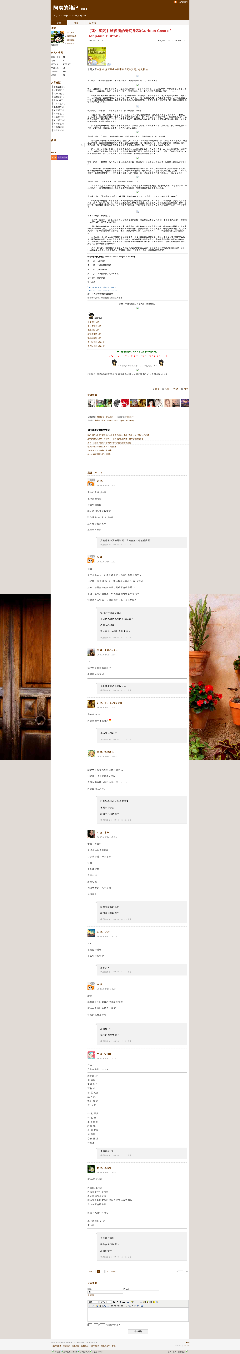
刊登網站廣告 (56, 1346)
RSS (54, 157)
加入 (174, 1352)
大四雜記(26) (59, 110)
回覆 (157, 389)
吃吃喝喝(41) (59, 97)
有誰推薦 (92, 395)
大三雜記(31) (59, 114)
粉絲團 (57, 1352)
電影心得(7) (58, 100)
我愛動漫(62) (59, 94)
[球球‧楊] (134, 403)
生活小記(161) (59, 104)
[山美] (168, 403)
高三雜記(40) (59, 124)
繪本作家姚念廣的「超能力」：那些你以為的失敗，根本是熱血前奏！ (115, 439)
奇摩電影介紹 (93, 322)
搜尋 (82, 145)
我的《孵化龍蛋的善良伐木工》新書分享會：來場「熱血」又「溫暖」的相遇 (118, 435)
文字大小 (104, 1302)
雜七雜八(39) (59, 130)
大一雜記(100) (59, 120)
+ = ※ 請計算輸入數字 (106, 1325)
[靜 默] (159, 403)
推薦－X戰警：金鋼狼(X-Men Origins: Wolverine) (114, 420)
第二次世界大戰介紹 (96, 346)
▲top (187, 1342)
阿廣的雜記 (65, 8)
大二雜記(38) (59, 117)
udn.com (186, 1346)
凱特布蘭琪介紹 (94, 338)
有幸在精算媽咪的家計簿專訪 (99, 454)
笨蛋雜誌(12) (59, 90)
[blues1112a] (185, 403)
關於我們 (66, 1346)
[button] (94, 1302)
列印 (186, 389)
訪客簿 (92, 23)
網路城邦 (181, 1352)
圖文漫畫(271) (59, 87)
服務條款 (84, 1346)
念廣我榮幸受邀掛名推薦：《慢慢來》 (103, 447)
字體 (90, 1302)
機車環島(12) (59, 107)
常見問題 (75, 1346)
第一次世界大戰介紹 (96, 342)
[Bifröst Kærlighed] (100, 403)
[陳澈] (108, 403)
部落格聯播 (62, 157)
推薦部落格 (71, 36)
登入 (169, 1352)
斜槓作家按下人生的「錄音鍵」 (100, 450)
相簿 (76, 23)
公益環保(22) (59, 127)
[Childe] (125, 403)
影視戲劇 (109, 417)
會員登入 (91, 1295)
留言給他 (70, 43)
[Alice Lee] (176, 403)
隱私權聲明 (105, 1346)
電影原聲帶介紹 (94, 326)
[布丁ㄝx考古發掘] (142, 403)
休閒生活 (100, 417)
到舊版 (84, 9)
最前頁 (91, 1271)
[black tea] (117, 403)
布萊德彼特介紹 (94, 334)
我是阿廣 (104, 545)
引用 (176, 389)
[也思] (91, 403)
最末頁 (114, 1271)
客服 (114, 1346)
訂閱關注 (70, 40)
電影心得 (130, 417)
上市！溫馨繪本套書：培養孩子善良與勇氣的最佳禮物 (109, 443)
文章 (59, 23)
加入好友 (70, 33)
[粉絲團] (53, 1351)
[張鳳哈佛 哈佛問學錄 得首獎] (151, 403)
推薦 (167, 389)
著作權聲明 (94, 1346)
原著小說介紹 (93, 330)
